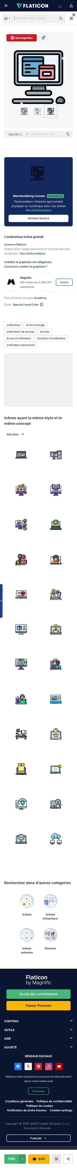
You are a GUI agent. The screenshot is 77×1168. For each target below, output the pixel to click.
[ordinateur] (56, 455)
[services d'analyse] (56, 804)
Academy (40, 298)
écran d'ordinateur (19, 338)
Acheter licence (38, 218)
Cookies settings (61, 1110)
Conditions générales (19, 1101)
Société (10, 1047)
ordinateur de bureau (21, 331)
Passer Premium (38, 1006)
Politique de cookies (39, 1105)
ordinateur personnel (21, 345)
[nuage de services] (21, 804)
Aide (7, 1038)
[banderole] (21, 699)
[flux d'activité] (21, 664)
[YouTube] (59, 1066)
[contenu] (56, 664)
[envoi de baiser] (21, 594)
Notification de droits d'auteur (27, 1110)
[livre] (56, 490)
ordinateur (14, 325)
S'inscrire (38, 1091)
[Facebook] (18, 1066)
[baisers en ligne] (56, 559)
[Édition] (56, 699)
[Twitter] (28, 1066)
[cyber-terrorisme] (21, 559)
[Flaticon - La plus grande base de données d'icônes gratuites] (33, 5)
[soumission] (21, 769)
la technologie (35, 325)
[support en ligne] (21, 839)
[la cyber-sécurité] (56, 524)
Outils (9, 1030)
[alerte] (56, 769)
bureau (45, 331)
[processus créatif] (56, 594)
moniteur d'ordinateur (51, 338)
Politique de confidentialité (54, 1101)
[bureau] (21, 734)
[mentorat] (21, 490)
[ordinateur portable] (21, 455)
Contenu (11, 1021)
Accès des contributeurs (38, 994)
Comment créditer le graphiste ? (25, 266)
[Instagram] (48, 1066)
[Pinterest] (38, 1066)
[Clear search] (51, 18)
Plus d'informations (38, 210)
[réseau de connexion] (56, 839)
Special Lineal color (26, 304)
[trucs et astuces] (56, 734)
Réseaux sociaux (38, 1056)
